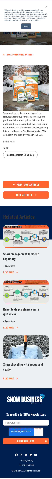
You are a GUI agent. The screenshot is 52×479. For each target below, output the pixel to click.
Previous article (28, 184)
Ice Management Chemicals (20, 155)
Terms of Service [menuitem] (26, 464)
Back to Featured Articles (20, 54)
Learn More (9, 141)
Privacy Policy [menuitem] (26, 460)
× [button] (46, 5)
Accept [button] (26, 26)
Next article (23, 195)
